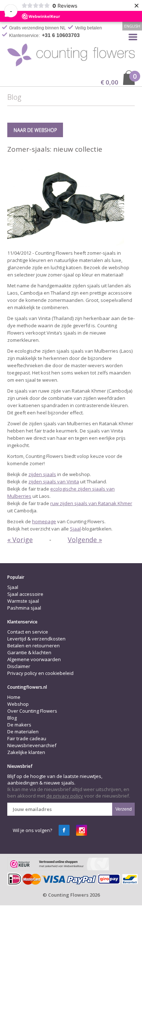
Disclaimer (18, 666)
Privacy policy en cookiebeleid (40, 673)
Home (13, 697)
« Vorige (20, 539)
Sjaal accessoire (25, 594)
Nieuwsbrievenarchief (31, 745)
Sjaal (75, 528)
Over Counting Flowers (32, 711)
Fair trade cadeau (26, 738)
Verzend (123, 809)
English (132, 26)
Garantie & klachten (29, 652)
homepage (44, 521)
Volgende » (85, 539)
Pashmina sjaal (24, 608)
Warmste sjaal (23, 601)
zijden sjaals (42, 474)
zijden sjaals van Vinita (53, 481)
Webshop (18, 704)
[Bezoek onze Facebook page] (64, 830)
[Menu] (133, 36)
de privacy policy (64, 795)
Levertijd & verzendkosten (36, 638)
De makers (19, 724)
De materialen (23, 731)
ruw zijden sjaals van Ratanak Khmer (91, 503)
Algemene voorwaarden (34, 659)
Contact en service (27, 631)
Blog (12, 717)
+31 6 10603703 (61, 35)
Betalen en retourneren (33, 645)
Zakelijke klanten (26, 752)
